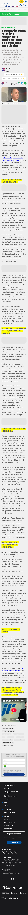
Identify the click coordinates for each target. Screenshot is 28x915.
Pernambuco (10, 736)
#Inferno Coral (11, 725)
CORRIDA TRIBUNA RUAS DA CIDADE (11, 792)
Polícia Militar (19, 736)
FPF (4, 736)
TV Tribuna (14, 9)
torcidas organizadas (8, 742)
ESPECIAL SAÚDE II (22, 9)
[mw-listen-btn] (2, 83)
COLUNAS (6, 816)
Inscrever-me (14, 775)
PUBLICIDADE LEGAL (10, 822)
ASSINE (21, 1)
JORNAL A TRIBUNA (9, 813)
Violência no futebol (8, 745)
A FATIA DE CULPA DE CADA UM (8, 27)
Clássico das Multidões (8, 731)
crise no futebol (7, 734)
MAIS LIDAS (7, 788)
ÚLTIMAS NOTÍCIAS (9, 785)
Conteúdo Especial (8, 828)
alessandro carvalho (8, 728)
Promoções (7, 819)
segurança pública (7, 739)
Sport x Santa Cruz (19, 739)
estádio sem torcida (18, 734)
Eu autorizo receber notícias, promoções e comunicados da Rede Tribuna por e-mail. (14, 768)
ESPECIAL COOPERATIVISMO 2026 (10, 796)
